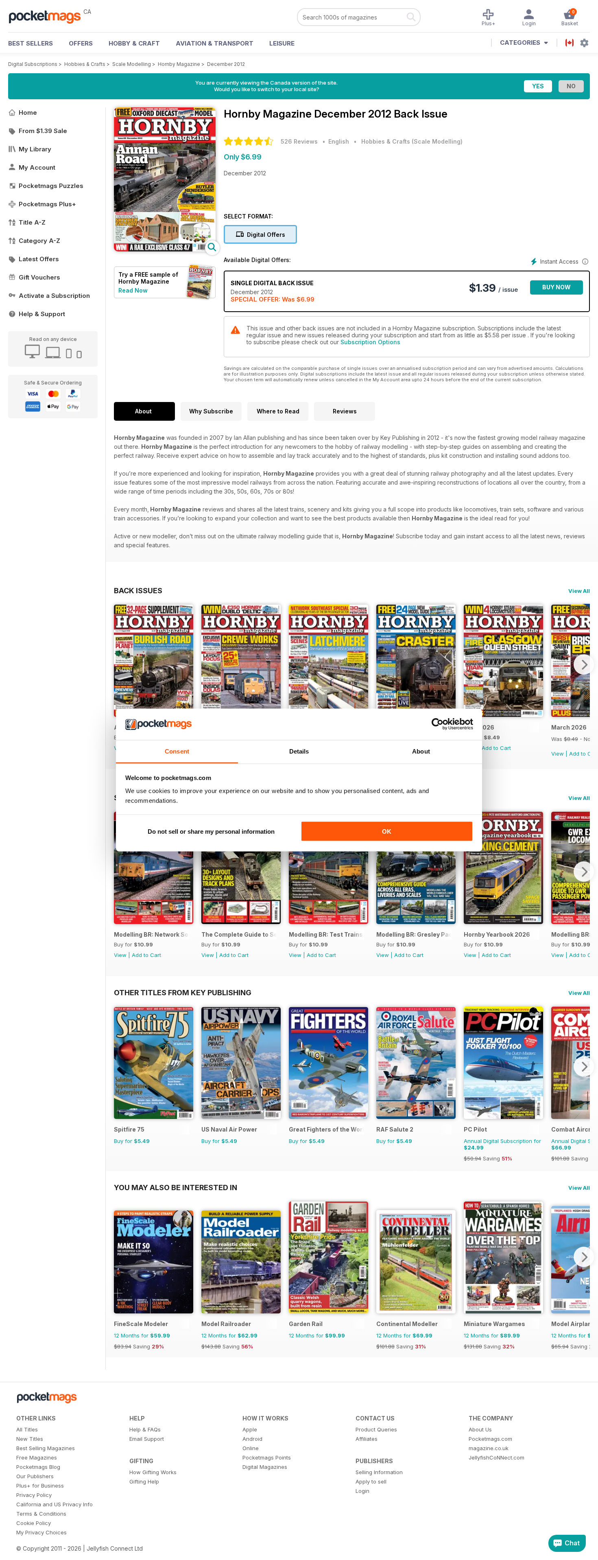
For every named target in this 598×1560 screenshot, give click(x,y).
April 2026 (479, 727)
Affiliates (367, 1438)
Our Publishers (35, 1476)
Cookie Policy (33, 1523)
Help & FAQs (145, 1429)
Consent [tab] (177, 750)
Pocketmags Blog (38, 1467)
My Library (35, 149)
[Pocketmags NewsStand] (48, 16)
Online (250, 1448)
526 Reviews (299, 141)
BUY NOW (556, 287)
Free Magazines (36, 1457)
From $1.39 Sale (43, 131)
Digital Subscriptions (32, 64)
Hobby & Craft (134, 43)
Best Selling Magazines (45, 1448)
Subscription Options (370, 342)
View (557, 753)
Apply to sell (371, 1481)
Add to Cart (496, 748)
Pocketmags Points (266, 1457)
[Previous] (120, 664)
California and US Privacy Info (54, 1504)
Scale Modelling (131, 64)
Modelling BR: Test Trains (326, 934)
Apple (249, 1429)
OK (386, 831)
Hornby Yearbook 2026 (497, 934)
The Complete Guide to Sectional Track (239, 934)
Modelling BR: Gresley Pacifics (414, 934)
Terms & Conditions (41, 1513)
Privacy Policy (34, 1495)
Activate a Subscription (54, 295)
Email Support (146, 1438)
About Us (480, 1429)
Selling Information (379, 1472)
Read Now (133, 290)
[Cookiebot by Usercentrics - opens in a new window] (437, 724)
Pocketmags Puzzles (51, 186)
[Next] (584, 664)
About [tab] (421, 750)
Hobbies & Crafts (84, 64)
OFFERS (81, 43)
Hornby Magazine (179, 64)
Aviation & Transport (214, 43)
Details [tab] (299, 750)
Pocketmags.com (490, 1438)
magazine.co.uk (489, 1448)
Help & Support (42, 314)
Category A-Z (39, 241)
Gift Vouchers (39, 277)
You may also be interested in (175, 1187)
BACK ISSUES (138, 590)
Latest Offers (39, 259)
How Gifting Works (153, 1472)
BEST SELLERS (30, 43)
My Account (37, 167)
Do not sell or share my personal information (211, 831)
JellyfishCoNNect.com (496, 1457)
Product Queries (376, 1429)
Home (28, 112)
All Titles (27, 1429)
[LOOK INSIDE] (165, 249)
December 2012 (226, 64)
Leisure (282, 43)
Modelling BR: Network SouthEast (151, 934)
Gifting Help (144, 1481)
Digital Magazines (264, 1467)
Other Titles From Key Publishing (182, 992)
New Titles (29, 1438)
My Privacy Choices (41, 1532)
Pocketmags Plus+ (47, 204)
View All (579, 591)
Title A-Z (32, 222)
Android (252, 1438)
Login (362, 1491)
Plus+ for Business (40, 1485)
